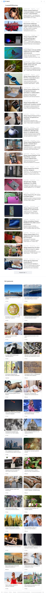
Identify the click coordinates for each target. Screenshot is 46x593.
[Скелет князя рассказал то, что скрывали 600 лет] (33, 428)
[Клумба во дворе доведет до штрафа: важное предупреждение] (33, 504)
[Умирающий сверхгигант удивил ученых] (13, 294)
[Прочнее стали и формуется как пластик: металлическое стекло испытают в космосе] (33, 351)
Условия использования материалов (23, 592)
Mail (2, 592)
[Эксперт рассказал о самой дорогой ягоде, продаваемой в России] (33, 466)
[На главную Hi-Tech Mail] (7, 1)
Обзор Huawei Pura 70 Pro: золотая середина (31, 169)
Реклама (10, 592)
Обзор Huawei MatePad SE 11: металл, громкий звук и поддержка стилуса (32, 144)
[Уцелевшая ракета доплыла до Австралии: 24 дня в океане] (33, 294)
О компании (6, 592)
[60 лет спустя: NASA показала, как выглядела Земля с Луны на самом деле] (33, 543)
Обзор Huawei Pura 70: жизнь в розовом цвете (32, 195)
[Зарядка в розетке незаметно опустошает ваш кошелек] (13, 466)
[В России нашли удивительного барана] (13, 389)
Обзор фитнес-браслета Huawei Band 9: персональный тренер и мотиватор (31, 262)
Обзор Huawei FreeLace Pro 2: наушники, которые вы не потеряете (32, 117)
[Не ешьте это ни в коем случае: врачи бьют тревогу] (13, 313)
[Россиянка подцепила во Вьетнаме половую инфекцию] (13, 370)
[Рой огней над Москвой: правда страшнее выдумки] (13, 408)
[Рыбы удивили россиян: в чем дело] (33, 332)
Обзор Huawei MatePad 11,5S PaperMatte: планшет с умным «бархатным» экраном (32, 157)
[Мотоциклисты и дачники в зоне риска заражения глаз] (33, 581)
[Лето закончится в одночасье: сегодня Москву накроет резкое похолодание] (13, 447)
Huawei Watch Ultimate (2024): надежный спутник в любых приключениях (32, 51)
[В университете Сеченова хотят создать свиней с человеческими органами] (33, 485)
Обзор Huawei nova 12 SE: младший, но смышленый (31, 208)
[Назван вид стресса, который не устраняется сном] (33, 562)
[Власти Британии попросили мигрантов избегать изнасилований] (13, 562)
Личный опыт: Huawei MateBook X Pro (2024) (30, 182)
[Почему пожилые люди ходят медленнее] (13, 485)
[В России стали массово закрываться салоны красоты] (33, 389)
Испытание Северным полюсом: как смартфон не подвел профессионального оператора (32, 25)
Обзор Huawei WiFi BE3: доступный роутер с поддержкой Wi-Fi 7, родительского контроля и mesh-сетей (31, 38)
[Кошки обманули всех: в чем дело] (13, 543)
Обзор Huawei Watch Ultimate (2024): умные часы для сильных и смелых (32, 65)
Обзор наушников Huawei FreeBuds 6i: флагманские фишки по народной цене (31, 130)
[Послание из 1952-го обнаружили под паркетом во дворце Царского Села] (33, 370)
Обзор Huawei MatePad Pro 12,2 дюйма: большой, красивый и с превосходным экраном (32, 91)
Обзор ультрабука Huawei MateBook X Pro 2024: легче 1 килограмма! (32, 223)
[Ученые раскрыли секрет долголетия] (13, 332)
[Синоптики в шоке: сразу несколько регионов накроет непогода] (13, 504)
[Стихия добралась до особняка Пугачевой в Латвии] (33, 408)
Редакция (14, 592)
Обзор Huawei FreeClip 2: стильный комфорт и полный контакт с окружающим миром (32, 12)
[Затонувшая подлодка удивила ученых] (33, 447)
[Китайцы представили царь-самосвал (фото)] (13, 351)
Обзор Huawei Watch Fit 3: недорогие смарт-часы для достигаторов (31, 236)
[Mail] (4, 1)
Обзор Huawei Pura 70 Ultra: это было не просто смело (32, 248)
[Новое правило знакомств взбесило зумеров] (13, 581)
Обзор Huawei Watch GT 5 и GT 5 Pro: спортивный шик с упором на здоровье (32, 78)
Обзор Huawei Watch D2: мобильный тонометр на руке (32, 103)
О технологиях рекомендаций (36, 592)
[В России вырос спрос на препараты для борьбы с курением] (33, 523)
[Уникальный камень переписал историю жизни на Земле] (33, 313)
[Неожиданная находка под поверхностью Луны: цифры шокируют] (13, 428)
